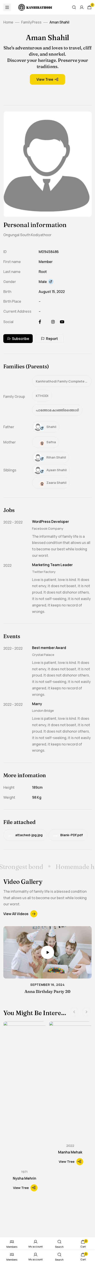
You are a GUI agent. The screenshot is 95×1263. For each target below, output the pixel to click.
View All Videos (15, 914)
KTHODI (42, 395)
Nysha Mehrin (24, 1178)
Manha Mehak (70, 1152)
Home (8, 22)
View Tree (44, 79)
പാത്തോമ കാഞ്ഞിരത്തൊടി (57, 410)
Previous (74, 1011)
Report (52, 338)
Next (86, 1011)
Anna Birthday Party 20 (47, 991)
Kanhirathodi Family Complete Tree (64, 381)
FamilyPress (31, 22)
